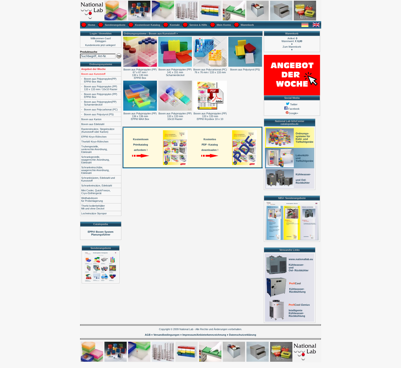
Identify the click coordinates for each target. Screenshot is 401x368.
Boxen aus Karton (91, 119)
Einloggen (100, 41)
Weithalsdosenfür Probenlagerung (92, 199)
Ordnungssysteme (100, 64)
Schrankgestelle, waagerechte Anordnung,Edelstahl (95, 160)
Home (91, 24)
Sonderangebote (114, 24)
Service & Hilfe (198, 24)
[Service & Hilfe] (185, 27)
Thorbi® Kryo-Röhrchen (94, 141)
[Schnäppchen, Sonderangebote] (292, 239)
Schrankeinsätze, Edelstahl (96, 185)
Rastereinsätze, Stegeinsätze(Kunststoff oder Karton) (97, 130)
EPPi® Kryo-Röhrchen (94, 136)
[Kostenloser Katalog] (130, 27)
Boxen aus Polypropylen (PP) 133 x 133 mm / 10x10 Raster (100, 88)
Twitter (293, 104)
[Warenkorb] (236, 27)
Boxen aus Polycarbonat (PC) (101, 109)
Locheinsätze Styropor (94, 213)
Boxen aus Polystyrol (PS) (99, 114)
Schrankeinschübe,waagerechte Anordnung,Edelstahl (95, 170)
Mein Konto (223, 24)
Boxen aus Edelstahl (92, 124)
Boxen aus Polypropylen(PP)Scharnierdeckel (100, 103)
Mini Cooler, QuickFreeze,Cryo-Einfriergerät (95, 192)
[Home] (83, 27)
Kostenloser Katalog (147, 24)
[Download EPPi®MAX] (210, 109)
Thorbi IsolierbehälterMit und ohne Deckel (93, 207)
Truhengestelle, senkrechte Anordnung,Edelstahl (94, 149)
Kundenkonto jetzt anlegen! (100, 45)
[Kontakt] (165, 27)
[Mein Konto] (212, 27)
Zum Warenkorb (292, 46)
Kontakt (174, 24)
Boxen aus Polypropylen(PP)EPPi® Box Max (100, 80)
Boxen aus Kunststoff (93, 74)
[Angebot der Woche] (292, 94)
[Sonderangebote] (100, 27)
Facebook (294, 108)
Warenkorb (247, 24)
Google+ (293, 113)
